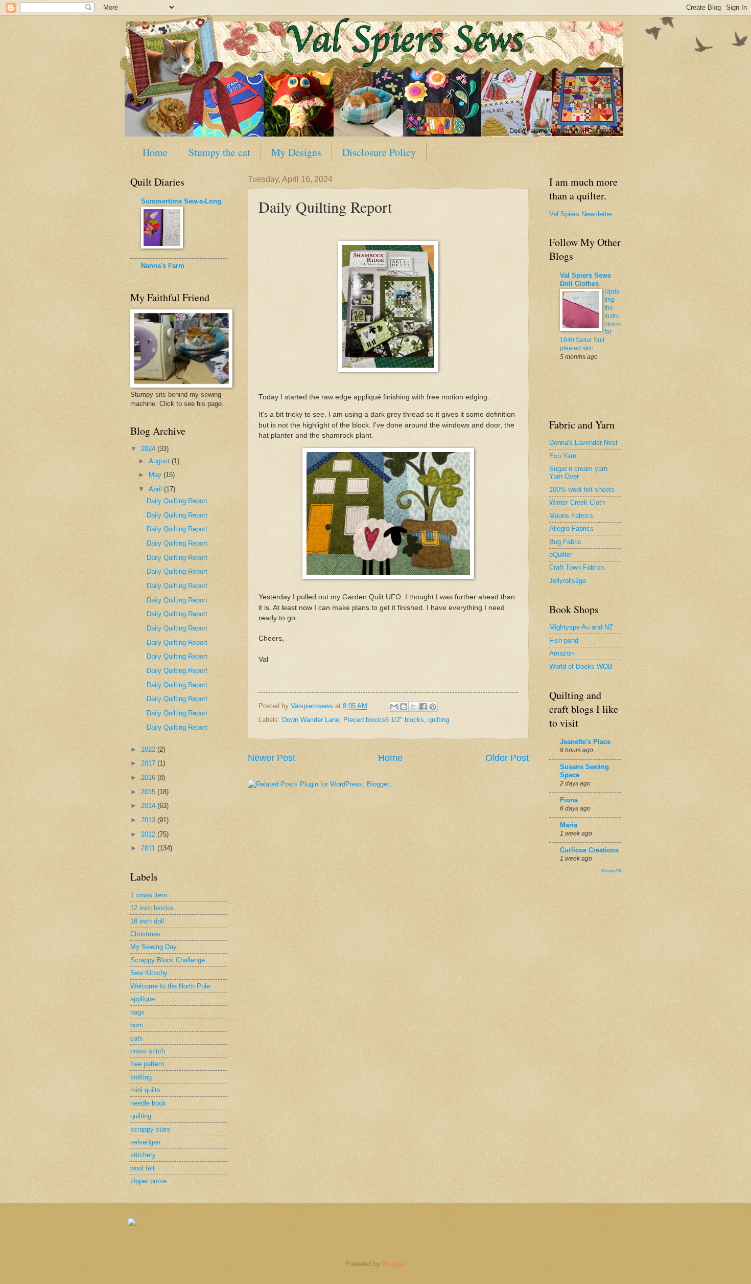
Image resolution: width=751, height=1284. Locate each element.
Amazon (561, 653)
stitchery (143, 1155)
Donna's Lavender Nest (583, 442)
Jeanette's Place (585, 742)
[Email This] (394, 707)
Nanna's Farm (162, 265)
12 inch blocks (151, 908)
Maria (568, 825)
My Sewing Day (153, 947)
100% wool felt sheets (582, 489)
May (156, 475)
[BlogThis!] (403, 707)
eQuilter (560, 554)
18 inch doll (147, 921)
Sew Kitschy (149, 973)
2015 (149, 792)
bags (137, 1012)
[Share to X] (413, 707)
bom (136, 1025)
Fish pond (563, 640)
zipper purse (148, 1181)
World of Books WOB (581, 666)
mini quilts (145, 1090)
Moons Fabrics (571, 516)
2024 (149, 449)
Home (155, 152)
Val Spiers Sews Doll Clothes (585, 279)
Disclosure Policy (379, 152)
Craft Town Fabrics (577, 567)
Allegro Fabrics (571, 528)
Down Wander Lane (310, 720)
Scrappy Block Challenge (167, 960)
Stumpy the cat (219, 152)
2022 (149, 749)
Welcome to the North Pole (170, 986)
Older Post (507, 758)
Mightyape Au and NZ (581, 627)
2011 (149, 848)
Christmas (145, 934)
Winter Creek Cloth (577, 502)
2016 (149, 777)
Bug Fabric (565, 542)
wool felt (142, 1168)
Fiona (569, 800)
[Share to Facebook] (423, 707)
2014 (149, 805)
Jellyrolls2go (567, 580)
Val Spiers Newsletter (581, 214)
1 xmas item (148, 895)
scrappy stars (150, 1129)
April (156, 489)
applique (142, 999)
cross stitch (147, 1051)
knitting (141, 1077)
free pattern (147, 1064)
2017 (149, 763)
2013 (149, 820)
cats (136, 1038)
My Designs (296, 152)
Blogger (393, 1264)
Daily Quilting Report (177, 501)
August (160, 461)
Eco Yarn (562, 456)
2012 (149, 834)
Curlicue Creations (589, 850)
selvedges (145, 1142)
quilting (438, 720)
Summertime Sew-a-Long (181, 201)
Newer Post (271, 758)
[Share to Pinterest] (433, 707)
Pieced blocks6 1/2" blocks (383, 720)
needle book (148, 1103)
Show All (611, 870)
